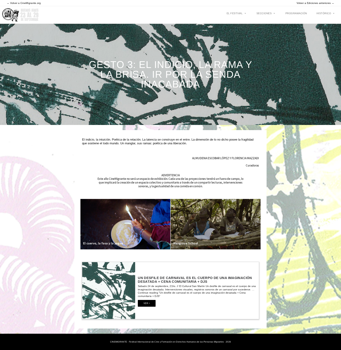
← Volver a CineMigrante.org (24, 3)
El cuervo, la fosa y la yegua (103, 243)
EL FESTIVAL (235, 13)
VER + (147, 303)
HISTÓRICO (323, 13)
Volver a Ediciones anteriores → (315, 3)
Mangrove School (185, 243)
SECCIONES (264, 13)
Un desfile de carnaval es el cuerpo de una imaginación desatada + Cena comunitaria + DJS (195, 279)
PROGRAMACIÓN (296, 13)
